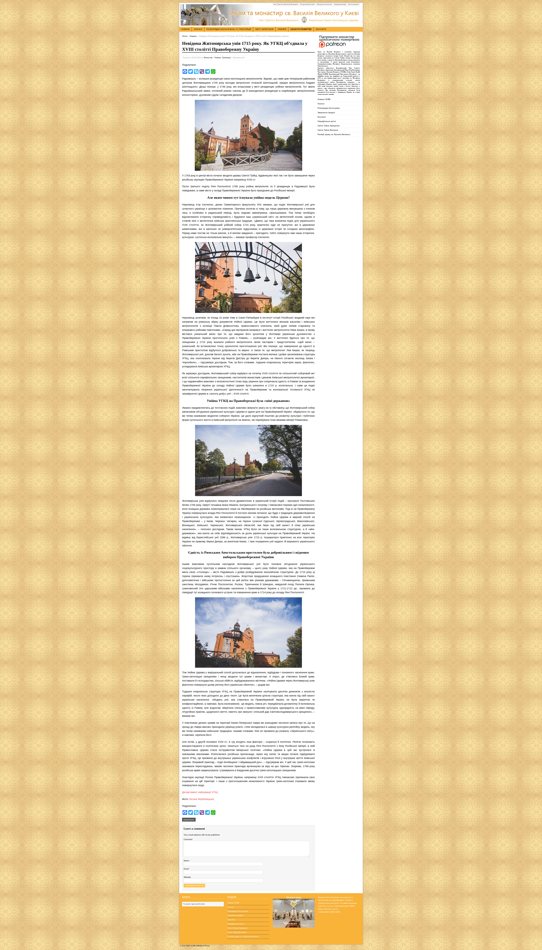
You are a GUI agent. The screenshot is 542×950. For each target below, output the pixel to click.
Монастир (208, 58)
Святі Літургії (344, 56)
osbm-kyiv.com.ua (325, 906)
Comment (188, 839)
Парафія (282, 29)
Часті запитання (264, 29)
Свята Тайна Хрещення (329, 126)
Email (186, 869)
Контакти (321, 29)
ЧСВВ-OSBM (334, 912)
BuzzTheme (205, 946)
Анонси (321, 104)
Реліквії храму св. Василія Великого (334, 134)
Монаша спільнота (324, 4)
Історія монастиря (307, 4)
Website (187, 877)
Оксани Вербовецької (201, 799)
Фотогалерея (353, 4)
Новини (218, 58)
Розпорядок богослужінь (329, 108)
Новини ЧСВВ (324, 99)
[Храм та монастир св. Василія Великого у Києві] (271, 24)
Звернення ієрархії (326, 112)
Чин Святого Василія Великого (285, 4)
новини (185, 29)
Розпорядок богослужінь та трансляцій (228, 29)
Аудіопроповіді (340, 4)
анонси (198, 29)
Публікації (226, 58)
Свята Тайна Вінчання (328, 130)
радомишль (188, 819)
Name (187, 860)
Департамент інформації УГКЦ (200, 792)
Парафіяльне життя (327, 121)
